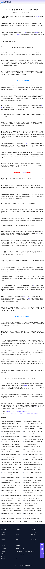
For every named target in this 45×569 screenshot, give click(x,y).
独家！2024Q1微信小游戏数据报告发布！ (33, 487)
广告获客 (3, 553)
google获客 (3, 548)
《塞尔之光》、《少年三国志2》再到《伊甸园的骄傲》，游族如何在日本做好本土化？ (12, 441)
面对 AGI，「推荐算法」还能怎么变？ (32, 498)
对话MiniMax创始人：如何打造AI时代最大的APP (34, 495)
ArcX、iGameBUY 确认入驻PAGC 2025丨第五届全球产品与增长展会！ (12, 444)
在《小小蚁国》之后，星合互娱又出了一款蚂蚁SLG (34, 431)
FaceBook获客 (33, 532)
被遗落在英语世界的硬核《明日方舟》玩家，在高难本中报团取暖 (12, 508)
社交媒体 (25, 296)
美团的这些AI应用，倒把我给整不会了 (10, 490)
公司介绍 (17, 534)
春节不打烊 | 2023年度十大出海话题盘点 (11, 433)
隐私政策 (17, 539)
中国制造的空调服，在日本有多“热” (9, 428)
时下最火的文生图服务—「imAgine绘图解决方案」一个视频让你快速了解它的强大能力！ (12, 431)
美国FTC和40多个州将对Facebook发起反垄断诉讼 (34, 428)
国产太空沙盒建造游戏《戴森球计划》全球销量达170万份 (17, 411)
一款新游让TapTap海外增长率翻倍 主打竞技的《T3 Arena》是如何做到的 (12, 510)
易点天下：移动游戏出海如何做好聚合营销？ (11, 518)
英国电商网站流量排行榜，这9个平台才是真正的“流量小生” (12, 421)
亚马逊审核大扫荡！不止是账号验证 (31, 462)
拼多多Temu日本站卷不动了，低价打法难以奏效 (34, 521)
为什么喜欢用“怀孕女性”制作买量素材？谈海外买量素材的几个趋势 (34, 464)
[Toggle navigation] (43, 2)
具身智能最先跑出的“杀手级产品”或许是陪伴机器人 (12, 495)
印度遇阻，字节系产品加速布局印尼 (9, 487)
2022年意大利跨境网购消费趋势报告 (10, 472)
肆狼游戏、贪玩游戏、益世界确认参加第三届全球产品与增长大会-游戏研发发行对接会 (12, 423)
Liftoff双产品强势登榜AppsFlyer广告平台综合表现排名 (34, 454)
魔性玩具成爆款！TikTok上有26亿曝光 (32, 480)
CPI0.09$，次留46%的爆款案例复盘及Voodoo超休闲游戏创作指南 (34, 485)
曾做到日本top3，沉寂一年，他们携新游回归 (33, 490)
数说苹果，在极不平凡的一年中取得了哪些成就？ (12, 498)
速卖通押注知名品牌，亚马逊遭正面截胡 (32, 510)
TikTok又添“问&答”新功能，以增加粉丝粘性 (33, 451)
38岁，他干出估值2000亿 (29, 474)
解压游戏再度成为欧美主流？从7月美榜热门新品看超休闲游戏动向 (34, 439)
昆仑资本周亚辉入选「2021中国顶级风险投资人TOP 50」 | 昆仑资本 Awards (12, 474)
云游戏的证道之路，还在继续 (8, 459)
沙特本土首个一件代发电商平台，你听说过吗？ (12, 477)
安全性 (26, 143)
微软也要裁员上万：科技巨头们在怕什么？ (11, 439)
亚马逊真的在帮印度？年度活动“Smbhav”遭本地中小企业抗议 (12, 521)
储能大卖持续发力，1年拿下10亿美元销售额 (11, 462)
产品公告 (3, 534)
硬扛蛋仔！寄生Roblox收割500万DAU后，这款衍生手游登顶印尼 (12, 469)
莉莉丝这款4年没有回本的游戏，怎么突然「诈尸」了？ (34, 459)
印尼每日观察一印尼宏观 (7, 480)
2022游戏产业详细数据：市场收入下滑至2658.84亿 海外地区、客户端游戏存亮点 (34, 472)
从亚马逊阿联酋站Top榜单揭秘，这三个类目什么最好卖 (34, 477)
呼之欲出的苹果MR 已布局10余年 (31, 503)
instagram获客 (33, 539)
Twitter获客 (33, 541)
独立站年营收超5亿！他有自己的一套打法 (11, 485)
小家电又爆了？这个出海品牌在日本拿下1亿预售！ (12, 457)
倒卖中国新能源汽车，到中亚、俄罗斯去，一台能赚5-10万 (34, 469)
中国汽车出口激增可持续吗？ (30, 444)
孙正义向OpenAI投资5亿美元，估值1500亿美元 (34, 513)
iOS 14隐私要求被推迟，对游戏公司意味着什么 (12, 505)
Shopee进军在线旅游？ (7, 449)
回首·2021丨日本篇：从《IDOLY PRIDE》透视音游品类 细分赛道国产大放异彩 (12, 426)
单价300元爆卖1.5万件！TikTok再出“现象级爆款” (34, 516)
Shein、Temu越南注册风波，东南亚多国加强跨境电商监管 (12, 500)
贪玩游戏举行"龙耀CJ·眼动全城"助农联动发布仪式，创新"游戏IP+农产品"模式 (34, 446)
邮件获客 (3, 558)
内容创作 (19, 34)
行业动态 (15, 12)
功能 (15, 287)
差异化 (27, 86)
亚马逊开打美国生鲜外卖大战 (30, 505)
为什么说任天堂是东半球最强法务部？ (32, 518)
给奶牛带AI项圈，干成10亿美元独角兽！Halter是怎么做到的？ (12, 513)
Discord (34, 285)
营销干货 (3, 536)
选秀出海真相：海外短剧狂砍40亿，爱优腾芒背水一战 (12, 503)
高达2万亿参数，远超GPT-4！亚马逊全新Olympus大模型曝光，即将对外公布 (34, 500)
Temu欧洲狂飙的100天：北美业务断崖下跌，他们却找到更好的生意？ (34, 423)
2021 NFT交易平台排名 (29, 449)
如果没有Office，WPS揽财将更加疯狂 (32, 467)
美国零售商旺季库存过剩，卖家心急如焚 (32, 426)
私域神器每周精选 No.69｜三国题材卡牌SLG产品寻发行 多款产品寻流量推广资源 (12, 482)
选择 (15, 123)
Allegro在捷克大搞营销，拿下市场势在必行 (33, 436)
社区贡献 (26, 203)
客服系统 (3, 551)
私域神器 (37, 16)
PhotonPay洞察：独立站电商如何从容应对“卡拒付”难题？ (12, 454)
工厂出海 (3, 541)
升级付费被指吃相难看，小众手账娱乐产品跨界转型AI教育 (34, 441)
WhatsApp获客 (33, 536)
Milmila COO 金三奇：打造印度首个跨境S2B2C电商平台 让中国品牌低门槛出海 (22, 414)
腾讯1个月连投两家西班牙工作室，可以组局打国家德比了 (12, 516)
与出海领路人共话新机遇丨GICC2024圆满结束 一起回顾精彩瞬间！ (34, 457)
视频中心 (3, 539)
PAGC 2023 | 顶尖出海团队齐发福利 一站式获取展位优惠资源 (12, 464)
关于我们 (17, 532)
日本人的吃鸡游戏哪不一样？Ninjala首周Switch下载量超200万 (12, 467)
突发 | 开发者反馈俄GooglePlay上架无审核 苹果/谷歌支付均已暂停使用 (34, 492)
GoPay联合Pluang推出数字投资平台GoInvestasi (34, 433)
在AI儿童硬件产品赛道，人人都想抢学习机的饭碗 (34, 508)
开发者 (24, 32)
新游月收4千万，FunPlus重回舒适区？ (32, 482)
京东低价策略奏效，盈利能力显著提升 (32, 421)
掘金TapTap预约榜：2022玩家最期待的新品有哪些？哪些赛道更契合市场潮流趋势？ (12, 451)
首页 (2, 6)
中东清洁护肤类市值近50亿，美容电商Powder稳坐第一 (12, 492)
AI (37, 233)
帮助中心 (17, 541)
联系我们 (17, 536)
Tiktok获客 (33, 534)
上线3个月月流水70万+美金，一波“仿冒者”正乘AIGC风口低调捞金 (12, 446)
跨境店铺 (3, 556)
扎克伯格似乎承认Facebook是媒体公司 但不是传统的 (12, 436)
